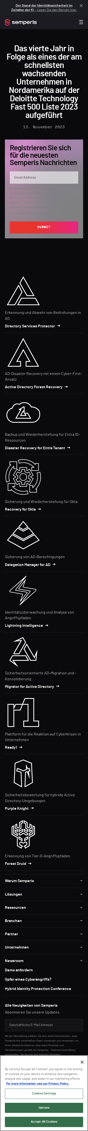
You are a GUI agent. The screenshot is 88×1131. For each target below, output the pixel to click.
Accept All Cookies (44, 1121)
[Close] (82, 1062)
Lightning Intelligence (24, 626)
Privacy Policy (31, 202)
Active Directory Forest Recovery (34, 387)
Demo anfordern (19, 970)
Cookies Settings (44, 1093)
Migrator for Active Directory (29, 687)
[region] (44, 1093)
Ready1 (11, 747)
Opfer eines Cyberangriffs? (28, 979)
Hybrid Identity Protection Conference (38, 989)
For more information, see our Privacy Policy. (37, 1083)
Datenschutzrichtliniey (63, 1050)
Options (44, 1107)
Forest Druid (15, 864)
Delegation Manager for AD (27, 565)
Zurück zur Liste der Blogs (45, 37)
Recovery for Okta (20, 509)
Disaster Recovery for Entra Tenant (35, 448)
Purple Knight (17, 808)
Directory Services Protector (30, 326)
